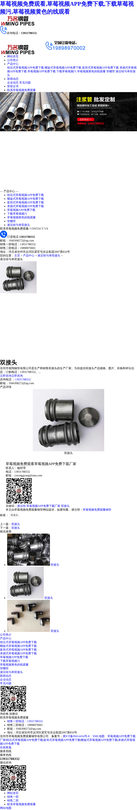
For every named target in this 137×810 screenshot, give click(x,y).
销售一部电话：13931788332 (25, 721)
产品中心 (13, 63)
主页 (17, 255)
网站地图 (5, 807)
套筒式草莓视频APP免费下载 (100, 67)
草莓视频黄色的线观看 (91, 71)
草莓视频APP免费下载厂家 (43, 505)
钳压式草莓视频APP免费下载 (25, 67)
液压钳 (21, 505)
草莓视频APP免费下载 (41, 71)
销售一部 (13, 796)
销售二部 (13, 800)
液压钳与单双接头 (18, 224)
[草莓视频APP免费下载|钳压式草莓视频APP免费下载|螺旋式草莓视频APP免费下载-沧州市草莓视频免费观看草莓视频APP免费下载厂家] (18, 25)
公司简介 (13, 60)
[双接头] (28, 564)
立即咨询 (5, 375)
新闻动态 (13, 78)
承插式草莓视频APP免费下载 (25, 206)
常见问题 (25, 82)
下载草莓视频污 (66, 71)
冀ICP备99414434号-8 (76, 736)
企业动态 (13, 82)
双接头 (65, 505)
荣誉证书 (13, 86)
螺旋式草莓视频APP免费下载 (63, 67)
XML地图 (98, 736)
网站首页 (13, 56)
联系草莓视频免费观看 (21, 90)
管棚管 (110, 71)
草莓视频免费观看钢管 (97, 509)
